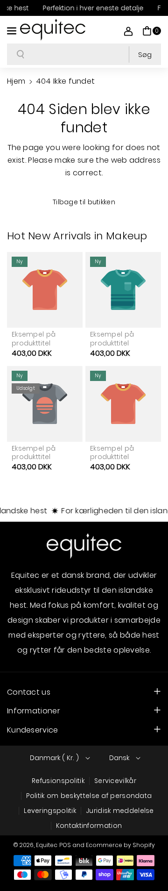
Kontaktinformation (89, 825)
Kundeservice (32, 730)
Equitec (46, 845)
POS (65, 845)
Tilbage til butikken (84, 202)
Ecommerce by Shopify (120, 845)
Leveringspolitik (50, 810)
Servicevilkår (115, 780)
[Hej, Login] (128, 31)
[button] (12, 30)
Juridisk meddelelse (120, 810)
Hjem (16, 81)
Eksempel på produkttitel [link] (34, 338)
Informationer (33, 710)
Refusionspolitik (58, 780)
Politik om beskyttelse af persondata (89, 795)
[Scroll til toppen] (148, 861)
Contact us (28, 692)
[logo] (84, 546)
